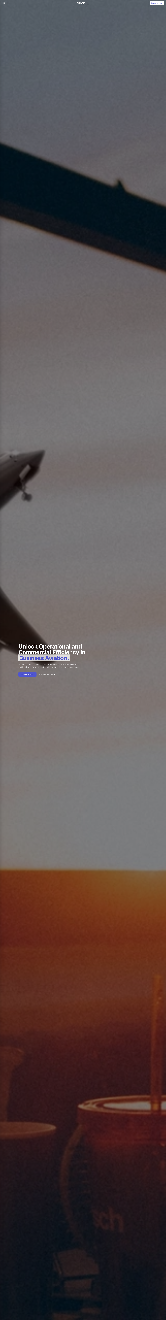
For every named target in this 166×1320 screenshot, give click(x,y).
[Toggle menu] (4, 3)
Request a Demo (156, 3)
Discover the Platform (45, 674)
